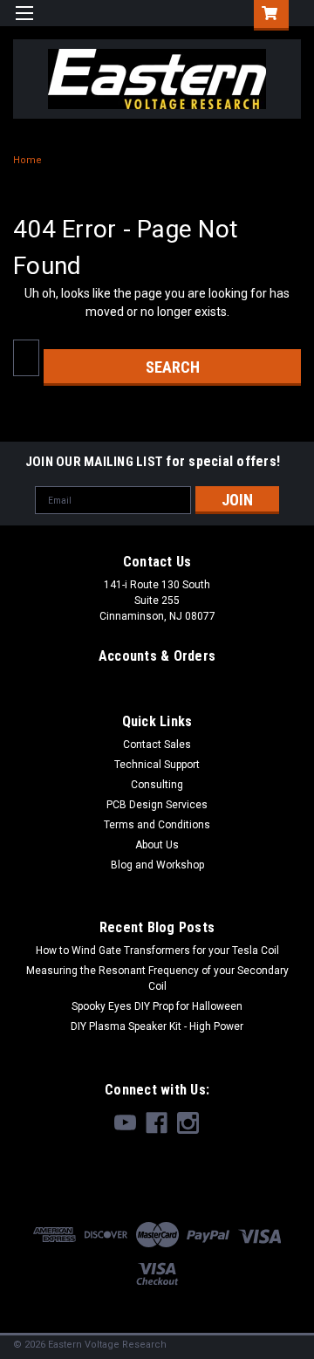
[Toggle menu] (24, 24)
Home (27, 160)
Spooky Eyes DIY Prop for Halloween (157, 1006)
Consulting (157, 785)
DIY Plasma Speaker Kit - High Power (157, 1026)
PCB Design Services (157, 805)
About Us (157, 845)
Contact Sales (157, 744)
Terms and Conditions (157, 825)
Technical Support (157, 764)
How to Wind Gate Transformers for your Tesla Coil (157, 950)
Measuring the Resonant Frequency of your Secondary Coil (157, 978)
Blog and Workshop (157, 865)
